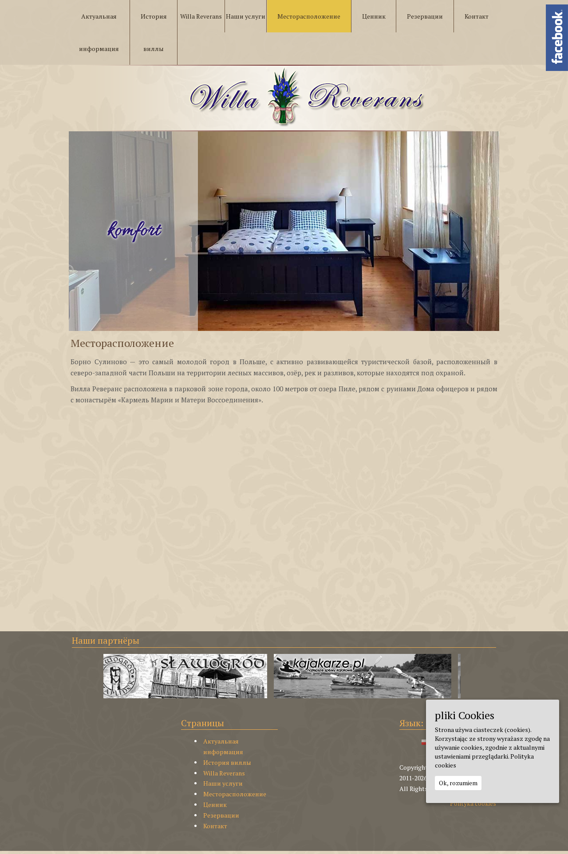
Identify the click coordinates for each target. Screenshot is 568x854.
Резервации (221, 815)
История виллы (227, 762)
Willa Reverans (224, 773)
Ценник (215, 804)
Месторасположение (234, 794)
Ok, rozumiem (458, 783)
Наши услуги (223, 783)
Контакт (215, 826)
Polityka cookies (473, 803)
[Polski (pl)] (426, 741)
